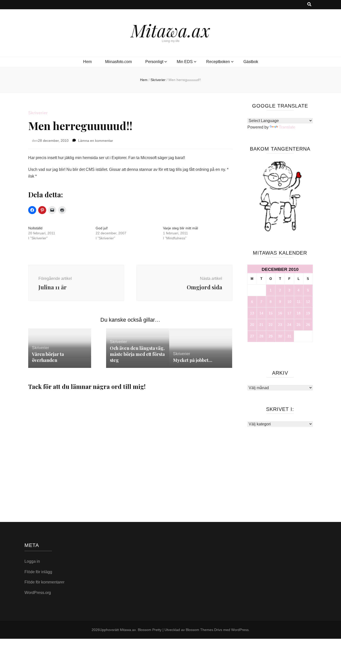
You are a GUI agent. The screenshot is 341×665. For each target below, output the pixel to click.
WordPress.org (37, 592)
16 (280, 313)
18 (299, 313)
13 (252, 313)
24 (289, 325)
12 (308, 302)
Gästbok (250, 62)
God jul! (102, 228)
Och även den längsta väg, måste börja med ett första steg (137, 354)
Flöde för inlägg (38, 572)
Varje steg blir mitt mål (180, 228)
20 (252, 325)
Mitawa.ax (170, 30)
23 (280, 325)
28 (261, 336)
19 (308, 313)
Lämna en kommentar (95, 141)
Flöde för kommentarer (44, 582)
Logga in (32, 561)
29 (271, 336)
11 (299, 302)
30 (280, 336)
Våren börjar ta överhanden (48, 357)
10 (289, 302)
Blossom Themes (199, 630)
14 (261, 313)
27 (252, 336)
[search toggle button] (309, 4)
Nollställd (35, 228)
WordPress (240, 630)
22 (271, 325)
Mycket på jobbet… (192, 360)
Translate (287, 127)
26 (308, 325)
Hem (87, 62)
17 (289, 313)
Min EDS (185, 62)
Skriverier (38, 113)
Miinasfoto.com (118, 62)
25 (299, 325)
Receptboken (218, 62)
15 (271, 313)
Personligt (154, 62)
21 (261, 325)
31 (289, 336)
